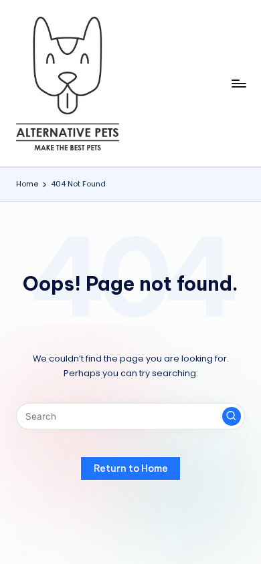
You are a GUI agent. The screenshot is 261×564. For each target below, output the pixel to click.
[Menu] (238, 83)
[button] (231, 416)
